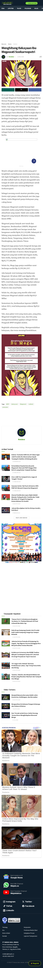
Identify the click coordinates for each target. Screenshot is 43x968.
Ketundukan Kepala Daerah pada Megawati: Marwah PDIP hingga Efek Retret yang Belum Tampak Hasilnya (24, 468)
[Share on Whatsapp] (8, 89)
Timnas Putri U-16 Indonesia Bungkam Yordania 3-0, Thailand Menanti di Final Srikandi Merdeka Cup (24, 621)
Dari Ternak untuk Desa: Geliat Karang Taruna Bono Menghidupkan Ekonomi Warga (24, 715)
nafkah (31, 404)
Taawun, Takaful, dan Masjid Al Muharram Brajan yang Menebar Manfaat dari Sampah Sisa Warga (26, 677)
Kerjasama (27, 927)
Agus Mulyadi (27, 400)
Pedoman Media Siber (31, 930)
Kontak (4, 936)
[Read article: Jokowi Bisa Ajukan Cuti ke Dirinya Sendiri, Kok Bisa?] (6, 510)
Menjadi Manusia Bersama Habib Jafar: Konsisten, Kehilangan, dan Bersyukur (24, 696)
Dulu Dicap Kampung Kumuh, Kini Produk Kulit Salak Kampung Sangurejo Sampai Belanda (25, 632)
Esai (3, 8)
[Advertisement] (21, 26)
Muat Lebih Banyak (21, 518)
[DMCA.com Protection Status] (14, 920)
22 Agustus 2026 (16, 626)
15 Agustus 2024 (16, 504)
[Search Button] (40, 3)
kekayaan (14, 404)
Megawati (23, 404)
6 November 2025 (16, 461)
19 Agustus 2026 (16, 681)
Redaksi (11, 57)
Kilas (36, 8)
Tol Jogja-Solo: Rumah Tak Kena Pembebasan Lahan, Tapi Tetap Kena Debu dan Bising (26, 666)
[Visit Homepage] (7, 3)
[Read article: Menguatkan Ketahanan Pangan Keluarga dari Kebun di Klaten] (6, 706)
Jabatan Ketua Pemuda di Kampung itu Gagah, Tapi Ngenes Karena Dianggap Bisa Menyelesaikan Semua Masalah (26, 643)
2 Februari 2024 (16, 513)
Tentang (4, 927)
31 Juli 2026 (15, 720)
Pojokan (28, 8)
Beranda (4, 44)
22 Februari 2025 (16, 472)
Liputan (10, 8)
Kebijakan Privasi (29, 933)
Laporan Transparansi (30, 936)
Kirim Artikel (32, 3)
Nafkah (15, 44)
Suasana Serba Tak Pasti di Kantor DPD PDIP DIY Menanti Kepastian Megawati (24, 487)
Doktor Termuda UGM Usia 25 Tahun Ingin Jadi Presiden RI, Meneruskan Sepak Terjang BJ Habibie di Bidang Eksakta (25, 457)
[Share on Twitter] (21, 89)
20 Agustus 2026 (16, 648)
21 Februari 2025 (16, 481)
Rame (9, 44)
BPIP (7, 404)
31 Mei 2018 (20, 57)
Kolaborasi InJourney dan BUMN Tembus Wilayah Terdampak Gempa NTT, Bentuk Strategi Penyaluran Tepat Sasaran (25, 654)
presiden (5, 407)
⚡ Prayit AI (35, 963)
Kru (3, 930)
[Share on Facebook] (34, 89)
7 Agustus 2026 (16, 709)
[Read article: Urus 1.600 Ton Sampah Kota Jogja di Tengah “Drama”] (6, 479)
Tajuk (19, 8)
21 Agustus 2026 (16, 637)
